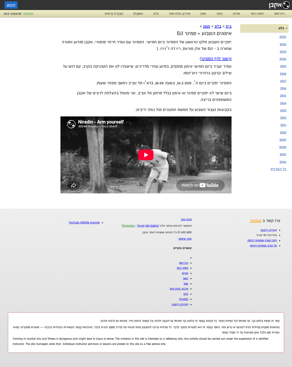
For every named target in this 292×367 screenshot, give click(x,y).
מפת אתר (186, 219)
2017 (283, 81)
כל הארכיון (278, 169)
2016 (283, 88)
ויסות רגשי (257, 13)
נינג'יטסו (279, 13)
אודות (236, 13)
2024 (283, 44)
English (138, 13)
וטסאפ (28, 13)
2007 (283, 154)
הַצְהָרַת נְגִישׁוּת (114, 13)
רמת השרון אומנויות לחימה (262, 240)
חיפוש (11, 5)
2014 (283, 103)
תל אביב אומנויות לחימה (263, 245)
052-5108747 (13, 13)
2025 (282, 36)
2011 (283, 125)
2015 (206, 26)
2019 (283, 66)
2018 (283, 73)
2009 (282, 139)
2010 (283, 132)
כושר (219, 13)
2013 (283, 110)
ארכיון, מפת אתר (179, 13)
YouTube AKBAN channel (84, 222)
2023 (283, 51)
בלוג (156, 13)
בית (229, 26)
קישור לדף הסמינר (216, 58)
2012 (283, 117)
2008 (282, 147)
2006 (282, 161)
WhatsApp (128, 226)
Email (140, 226)
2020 (282, 58)
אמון (203, 13)
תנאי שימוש (185, 239)
